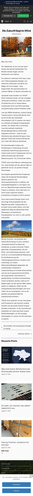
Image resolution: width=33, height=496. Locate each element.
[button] (16, 229)
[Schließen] (31, 476)
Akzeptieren (16, 484)
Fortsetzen (24, 15)
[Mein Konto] (27, 21)
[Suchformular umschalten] (24, 21)
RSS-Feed (5, 451)
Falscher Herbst (24, 334)
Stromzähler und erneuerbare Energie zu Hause (17, 327)
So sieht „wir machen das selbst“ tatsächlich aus (15, 407)
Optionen (16, 490)
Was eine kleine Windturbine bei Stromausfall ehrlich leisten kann (16, 370)
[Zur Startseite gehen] (7, 21)
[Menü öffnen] (2, 21)
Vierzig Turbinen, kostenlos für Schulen (15, 443)
